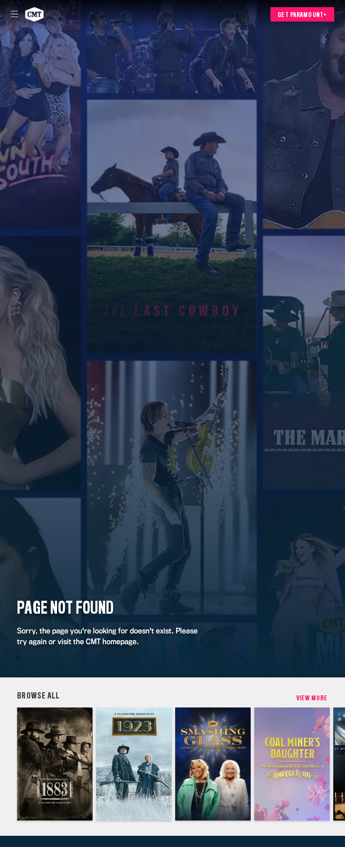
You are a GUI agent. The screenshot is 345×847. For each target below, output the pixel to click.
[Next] (336, 764)
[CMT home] (34, 14)
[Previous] (8, 764)
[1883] (55, 764)
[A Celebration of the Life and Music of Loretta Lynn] (292, 764)
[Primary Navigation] (14, 14)
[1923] (134, 764)
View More (312, 698)
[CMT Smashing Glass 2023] (213, 764)
